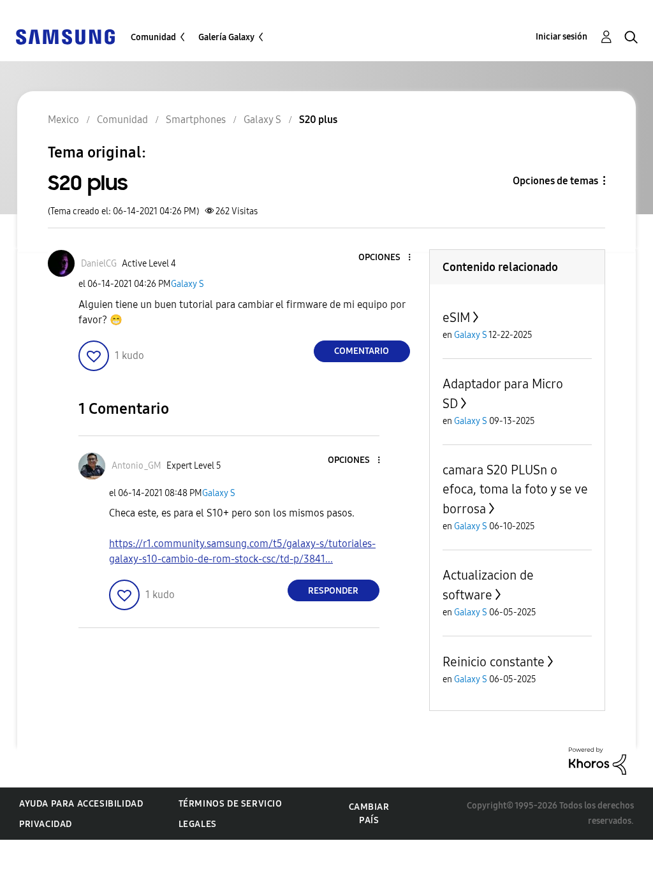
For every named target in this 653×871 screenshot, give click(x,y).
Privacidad (45, 824)
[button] (387, 258)
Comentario (361, 351)
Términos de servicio (230, 803)
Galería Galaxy (226, 37)
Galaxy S (187, 284)
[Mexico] (65, 36)
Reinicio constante (494, 662)
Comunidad (153, 37)
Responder (333, 590)
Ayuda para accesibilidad (81, 803)
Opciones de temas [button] (555, 181)
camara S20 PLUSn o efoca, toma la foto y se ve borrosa (515, 489)
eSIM (456, 317)
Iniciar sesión (561, 36)
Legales (198, 824)
